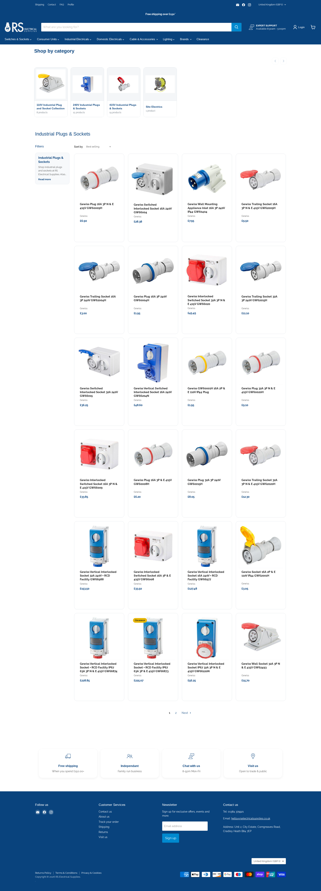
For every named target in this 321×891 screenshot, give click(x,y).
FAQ (62, 4)
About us (104, 816)
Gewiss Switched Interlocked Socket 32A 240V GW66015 (99, 392)
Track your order (109, 821)
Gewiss (83, 216)
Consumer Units (47, 39)
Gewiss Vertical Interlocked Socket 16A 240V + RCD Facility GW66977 (206, 575)
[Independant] (129, 763)
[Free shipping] (68, 763)
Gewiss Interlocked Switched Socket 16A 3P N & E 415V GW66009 (98, 483)
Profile (71, 4)
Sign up (170, 838)
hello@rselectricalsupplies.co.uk (250, 818)
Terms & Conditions (66, 872)
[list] (160, 93)
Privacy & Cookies (91, 872)
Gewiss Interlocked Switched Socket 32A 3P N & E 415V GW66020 (206, 300)
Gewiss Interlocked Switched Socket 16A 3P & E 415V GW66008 (152, 575)
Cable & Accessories (143, 39)
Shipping (39, 4)
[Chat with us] (191, 763)
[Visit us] (253, 763)
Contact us (105, 811)
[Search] (236, 27)
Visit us (103, 837)
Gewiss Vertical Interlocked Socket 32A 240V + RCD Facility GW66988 (98, 575)
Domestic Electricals (110, 39)
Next (185, 713)
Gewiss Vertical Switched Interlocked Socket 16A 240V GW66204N (153, 392)
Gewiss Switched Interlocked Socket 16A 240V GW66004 (153, 208)
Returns (103, 832)
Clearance (203, 39)
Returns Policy (43, 872)
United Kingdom (270, 4)
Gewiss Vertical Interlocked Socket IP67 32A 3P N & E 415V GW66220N (206, 667)
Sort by (78, 146)
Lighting (168, 39)
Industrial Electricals (77, 39)
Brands (184, 39)
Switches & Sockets (17, 39)
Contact (52, 4)
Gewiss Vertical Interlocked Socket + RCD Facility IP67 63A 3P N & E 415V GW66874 (98, 667)
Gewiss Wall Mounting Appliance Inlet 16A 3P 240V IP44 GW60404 (206, 207)
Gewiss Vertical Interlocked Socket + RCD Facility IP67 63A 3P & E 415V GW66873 (152, 667)
